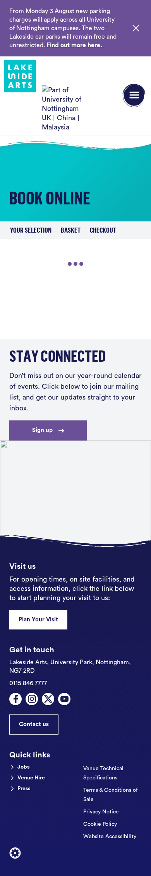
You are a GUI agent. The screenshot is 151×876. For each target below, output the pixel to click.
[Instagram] (32, 699)
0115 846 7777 (28, 683)
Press (23, 788)
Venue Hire (31, 778)
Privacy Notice (101, 812)
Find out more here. (75, 45)
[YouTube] (64, 699)
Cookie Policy (100, 824)
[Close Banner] (136, 28)
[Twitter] (48, 699)
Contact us (34, 724)
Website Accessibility (109, 836)
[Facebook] (15, 699)
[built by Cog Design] (15, 853)
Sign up (42, 430)
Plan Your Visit (38, 620)
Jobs (23, 767)
